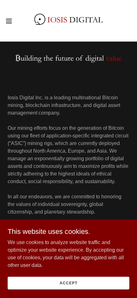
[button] (12, 21)
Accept (68, 283)
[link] (68, 21)
